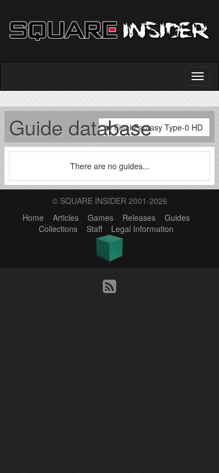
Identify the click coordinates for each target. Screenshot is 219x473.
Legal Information (142, 228)
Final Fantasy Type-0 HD (157, 127)
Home (33, 217)
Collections (58, 228)
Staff (94, 228)
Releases (139, 217)
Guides (177, 217)
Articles (66, 217)
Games (100, 217)
